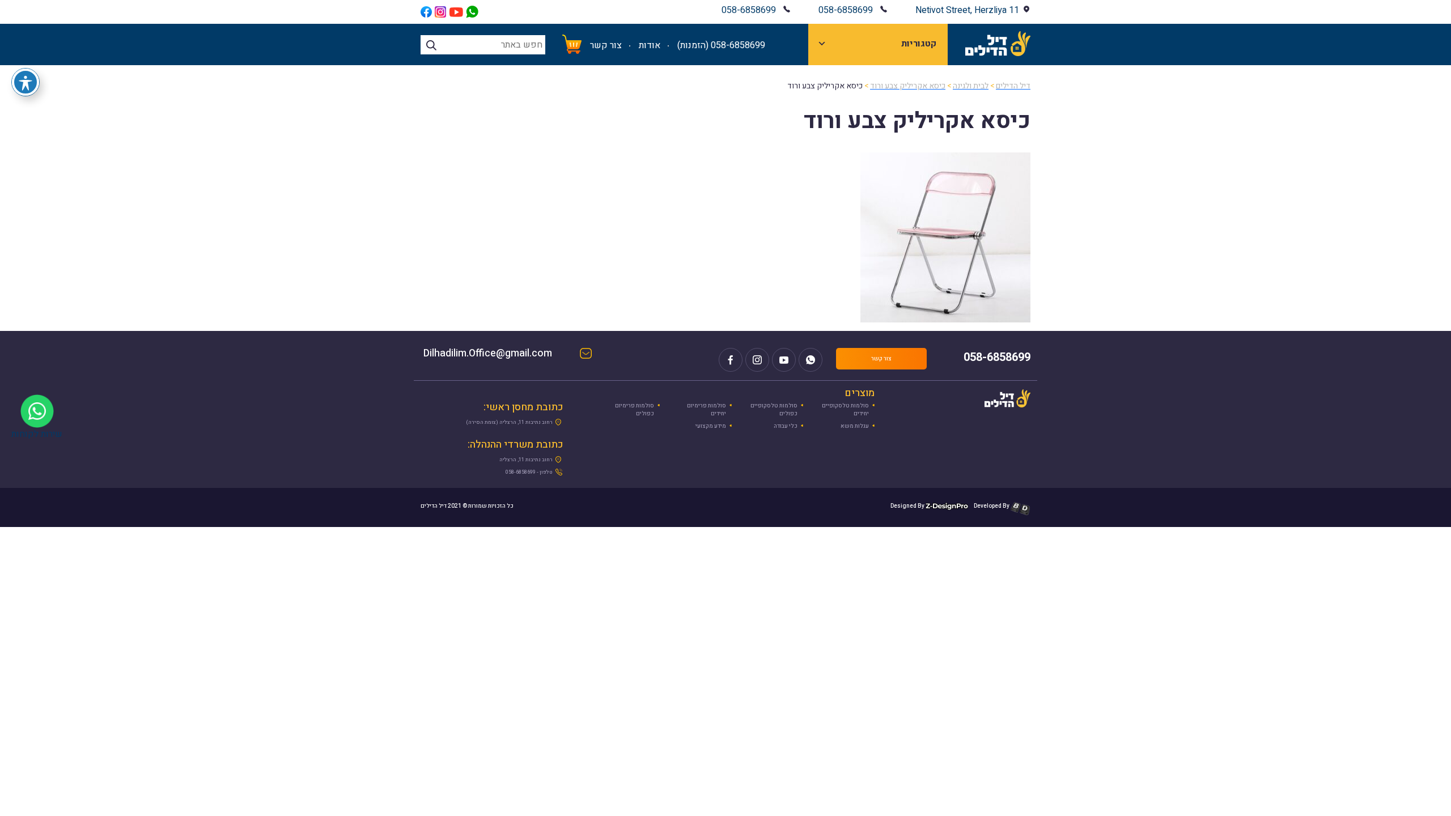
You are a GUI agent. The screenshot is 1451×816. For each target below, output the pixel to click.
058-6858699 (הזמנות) (721, 45)
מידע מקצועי (710, 426)
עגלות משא (855, 426)
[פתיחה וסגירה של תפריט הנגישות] (25, 82)
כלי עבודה (785, 426)
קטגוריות (918, 43)
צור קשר (606, 45)
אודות (649, 45)
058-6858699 (845, 10)
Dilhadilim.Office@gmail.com (499, 354)
